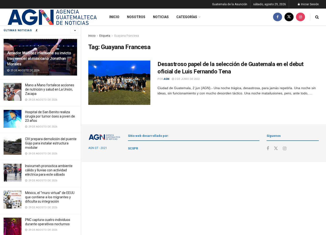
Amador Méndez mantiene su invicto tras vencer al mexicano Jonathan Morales (39, 58)
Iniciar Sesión (309, 4)
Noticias (161, 17)
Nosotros (136, 17)
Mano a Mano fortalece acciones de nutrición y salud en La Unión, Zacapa (49, 89)
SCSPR (133, 148)
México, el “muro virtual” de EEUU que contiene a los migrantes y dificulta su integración (49, 197)
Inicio (114, 17)
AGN (166, 79)
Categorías (186, 17)
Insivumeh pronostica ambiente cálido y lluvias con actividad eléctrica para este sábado (49, 170)
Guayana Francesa (126, 35)
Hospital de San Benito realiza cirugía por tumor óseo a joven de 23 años (50, 116)
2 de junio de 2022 (187, 79)
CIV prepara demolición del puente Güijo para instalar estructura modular (51, 143)
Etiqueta (104, 35)
